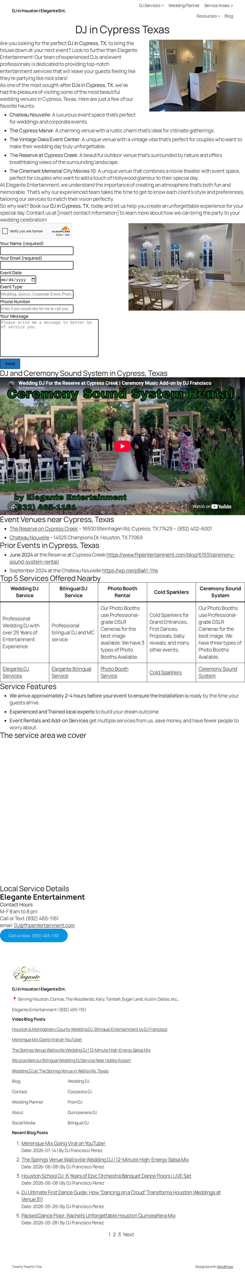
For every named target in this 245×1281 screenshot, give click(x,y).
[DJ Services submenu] (162, 5)
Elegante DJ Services (16, 672)
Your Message (14, 316)
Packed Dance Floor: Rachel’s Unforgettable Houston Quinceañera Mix (98, 1215)
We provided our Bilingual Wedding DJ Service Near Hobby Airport (71, 1060)
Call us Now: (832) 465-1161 (34, 935)
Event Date (11, 272)
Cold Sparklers (166, 672)
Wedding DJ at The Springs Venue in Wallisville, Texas (60, 1071)
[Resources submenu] (219, 15)
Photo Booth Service (114, 672)
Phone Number (15, 301)
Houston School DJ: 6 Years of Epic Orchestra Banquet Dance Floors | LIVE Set (106, 1175)
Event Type (11, 287)
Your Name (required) (22, 243)
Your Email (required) (21, 258)
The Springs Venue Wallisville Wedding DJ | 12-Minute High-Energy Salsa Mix (81, 1050)
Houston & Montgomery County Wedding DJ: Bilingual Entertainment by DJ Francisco (89, 1029)
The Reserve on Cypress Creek (44, 528)
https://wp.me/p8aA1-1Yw (130, 570)
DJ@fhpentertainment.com (44, 925)
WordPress (225, 1266)
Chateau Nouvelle (29, 537)
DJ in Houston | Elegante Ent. (39, 10)
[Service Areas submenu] (232, 5)
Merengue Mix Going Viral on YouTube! (47, 1039)
